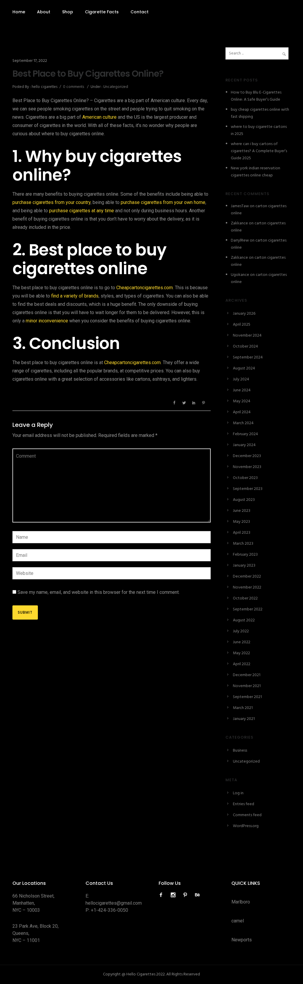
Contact (139, 12)
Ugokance (240, 274)
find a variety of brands (75, 296)
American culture (99, 117)
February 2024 (245, 434)
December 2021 (246, 675)
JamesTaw (240, 206)
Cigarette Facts (102, 12)
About (43, 12)
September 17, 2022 (29, 60)
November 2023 (247, 467)
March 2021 (243, 708)
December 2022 (247, 576)
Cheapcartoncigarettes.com (144, 287)
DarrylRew (240, 240)
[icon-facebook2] (162, 895)
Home (18, 12)
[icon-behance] (197, 895)
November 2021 (247, 686)
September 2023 (247, 488)
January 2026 (244, 313)
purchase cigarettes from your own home (163, 202)
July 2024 (241, 379)
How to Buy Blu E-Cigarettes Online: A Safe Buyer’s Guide (256, 96)
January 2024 (244, 445)
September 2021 (247, 697)
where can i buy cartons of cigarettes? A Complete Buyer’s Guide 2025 (259, 151)
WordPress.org (246, 826)
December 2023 (247, 456)
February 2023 (245, 554)
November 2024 (247, 335)
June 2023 (241, 510)
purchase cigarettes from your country (51, 202)
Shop (67, 12)
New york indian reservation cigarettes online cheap (255, 172)
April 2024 (242, 412)
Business (240, 750)
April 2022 (241, 664)
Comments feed (247, 815)
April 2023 (241, 532)
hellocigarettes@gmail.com (114, 903)
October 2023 (245, 478)
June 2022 (241, 642)
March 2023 (243, 543)
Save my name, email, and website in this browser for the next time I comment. (98, 592)
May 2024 (241, 401)
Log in (238, 793)
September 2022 (247, 609)
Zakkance (239, 223)
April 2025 (241, 324)
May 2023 (241, 521)
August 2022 (244, 620)
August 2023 (244, 499)
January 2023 (244, 565)
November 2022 (247, 587)
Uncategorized (115, 87)
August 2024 (244, 368)
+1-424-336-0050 (109, 910)
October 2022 (245, 598)
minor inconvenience (47, 321)
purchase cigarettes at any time (81, 210)
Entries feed (243, 804)
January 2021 (244, 719)
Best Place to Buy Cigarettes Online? (87, 73)
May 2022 (241, 653)
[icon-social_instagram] (174, 895)
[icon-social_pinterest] (187, 895)
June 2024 (242, 390)
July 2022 (241, 631)
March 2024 (243, 423)
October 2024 (245, 346)
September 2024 (248, 357)
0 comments (73, 87)
